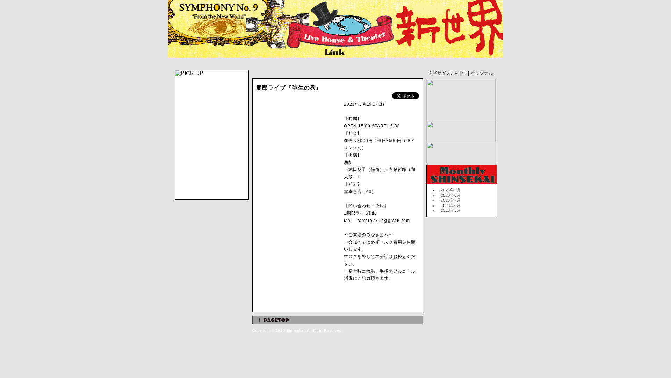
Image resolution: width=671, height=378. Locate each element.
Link (334, 52)
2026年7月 (451, 200)
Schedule (196, 52)
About (276, 52)
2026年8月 (451, 195)
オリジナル (481, 73)
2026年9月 (451, 190)
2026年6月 (451, 205)
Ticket (240, 52)
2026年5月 (451, 210)
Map (308, 52)
